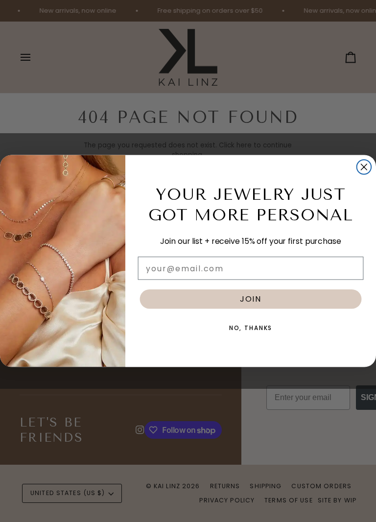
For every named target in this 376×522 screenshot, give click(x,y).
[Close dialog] (364, 167)
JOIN (250, 299)
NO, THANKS (251, 328)
